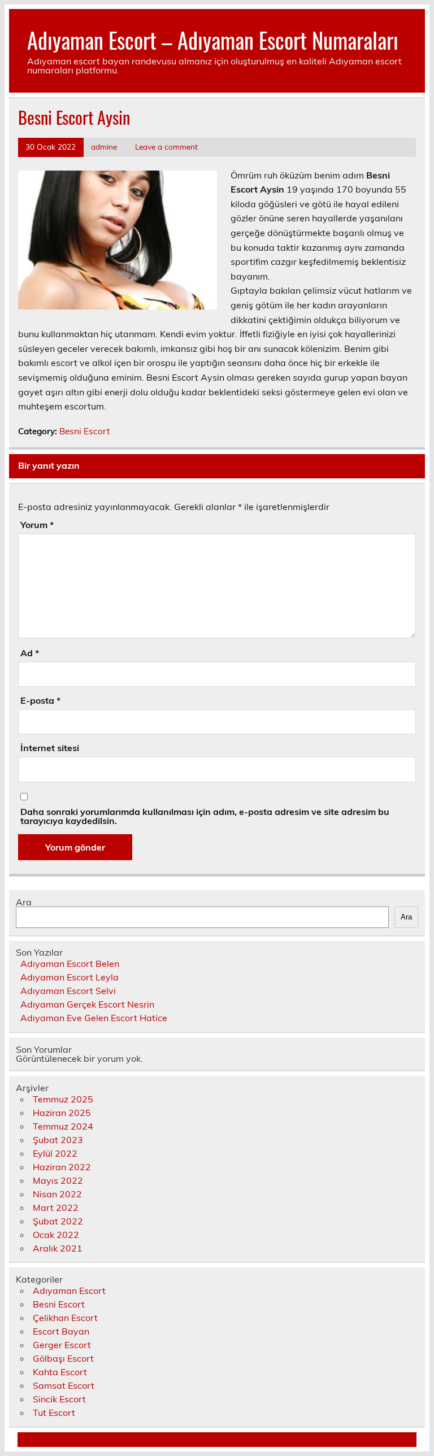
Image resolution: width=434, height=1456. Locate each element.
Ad (29, 652)
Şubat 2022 (58, 1221)
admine (104, 146)
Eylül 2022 (55, 1153)
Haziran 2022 (62, 1166)
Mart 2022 (56, 1207)
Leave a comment (166, 146)
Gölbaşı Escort (63, 1358)
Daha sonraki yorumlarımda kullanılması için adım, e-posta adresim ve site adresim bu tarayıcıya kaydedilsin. (204, 816)
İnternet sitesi (49, 747)
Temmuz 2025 (63, 1099)
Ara (24, 902)
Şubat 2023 (58, 1139)
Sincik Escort (59, 1399)
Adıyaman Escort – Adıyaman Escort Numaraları (212, 40)
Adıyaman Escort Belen (69, 963)
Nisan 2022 (57, 1194)
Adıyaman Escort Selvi (68, 990)
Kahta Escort (60, 1371)
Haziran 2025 (62, 1112)
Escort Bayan (61, 1331)
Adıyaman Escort (69, 1290)
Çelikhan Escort (65, 1317)
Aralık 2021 (58, 1248)
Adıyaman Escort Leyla (69, 977)
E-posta (40, 700)
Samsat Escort (63, 1385)
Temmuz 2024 (63, 1126)
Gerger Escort (62, 1344)
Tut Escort (54, 1412)
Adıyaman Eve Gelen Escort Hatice (93, 1017)
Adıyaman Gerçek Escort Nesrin (87, 1004)
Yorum (37, 524)
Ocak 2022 (56, 1234)
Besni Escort (84, 431)
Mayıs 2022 (58, 1180)
